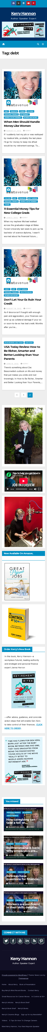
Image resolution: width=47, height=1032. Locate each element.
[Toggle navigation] (43, 44)
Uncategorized (26, 292)
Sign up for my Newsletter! (31, 1014)
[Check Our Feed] (34, 941)
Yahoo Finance (12, 815)
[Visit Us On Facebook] (13, 941)
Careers (10, 844)
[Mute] (35, 489)
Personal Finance (11, 114)
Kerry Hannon (23, 13)
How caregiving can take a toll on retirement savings (20, 823)
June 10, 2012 (12, 364)
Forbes (22, 111)
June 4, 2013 (12, 218)
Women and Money (30, 117)
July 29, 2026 (15, 912)
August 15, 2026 (17, 855)
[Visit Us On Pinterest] (41, 941)
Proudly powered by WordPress (14, 975)
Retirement (24, 114)
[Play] (8, 489)
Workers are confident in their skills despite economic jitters (23, 907)
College (8, 198)
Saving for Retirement (13, 117)
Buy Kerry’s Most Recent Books (14, 990)
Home (4, 984)
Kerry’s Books (23, 1008)
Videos (4, 1020)
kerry (28, 131)
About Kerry (13, 984)
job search (20, 900)
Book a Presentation (27, 984)
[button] (38, 44)
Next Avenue (32, 198)
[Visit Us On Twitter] (6, 941)
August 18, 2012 (14, 308)
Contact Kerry (33, 990)
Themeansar (23, 978)
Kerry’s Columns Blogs (10, 1014)
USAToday (29, 342)
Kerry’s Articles (7, 1002)
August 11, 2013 (13, 131)
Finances (14, 111)
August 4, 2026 (16, 883)
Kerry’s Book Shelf (22, 1002)
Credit (7, 289)
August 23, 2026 (17, 827)
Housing (30, 111)
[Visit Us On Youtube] (20, 941)
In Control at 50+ (38, 996)
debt (6, 111)
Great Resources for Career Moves (16, 996)
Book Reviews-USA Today (14, 342)
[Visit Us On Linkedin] (27, 941)
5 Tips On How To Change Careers (23, 1020)
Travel (7, 204)
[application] (23, 481)
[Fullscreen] (39, 489)
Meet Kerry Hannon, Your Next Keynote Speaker (20, 1026)
